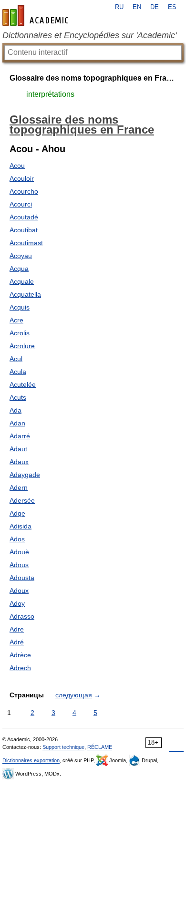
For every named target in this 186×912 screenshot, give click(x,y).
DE (154, 7)
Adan (17, 423)
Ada (15, 410)
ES (172, 7)
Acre (16, 320)
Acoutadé (24, 217)
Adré (17, 642)
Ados (17, 539)
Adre (17, 629)
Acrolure (22, 346)
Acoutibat (24, 230)
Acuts (18, 397)
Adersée (22, 500)
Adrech (20, 668)
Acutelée (23, 384)
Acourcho (24, 191)
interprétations (50, 94)
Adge (17, 513)
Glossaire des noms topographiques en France (93, 78)
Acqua (19, 268)
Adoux (19, 590)
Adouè (19, 552)
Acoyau (21, 255)
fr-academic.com (36, 15)
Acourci (21, 204)
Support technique (63, 747)
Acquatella (25, 294)
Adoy (17, 603)
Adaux (19, 462)
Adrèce (20, 655)
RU (119, 7)
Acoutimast (26, 243)
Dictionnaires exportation (31, 760)
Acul (16, 359)
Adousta (22, 577)
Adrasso (22, 616)
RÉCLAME (99, 747)
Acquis (20, 307)
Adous (19, 565)
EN (137, 7)
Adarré (20, 436)
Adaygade (25, 474)
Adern (19, 487)
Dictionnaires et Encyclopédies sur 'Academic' (89, 35)
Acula (18, 371)
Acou (17, 165)
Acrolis (20, 333)
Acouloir (22, 178)
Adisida (20, 526)
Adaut (18, 449)
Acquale (22, 281)
